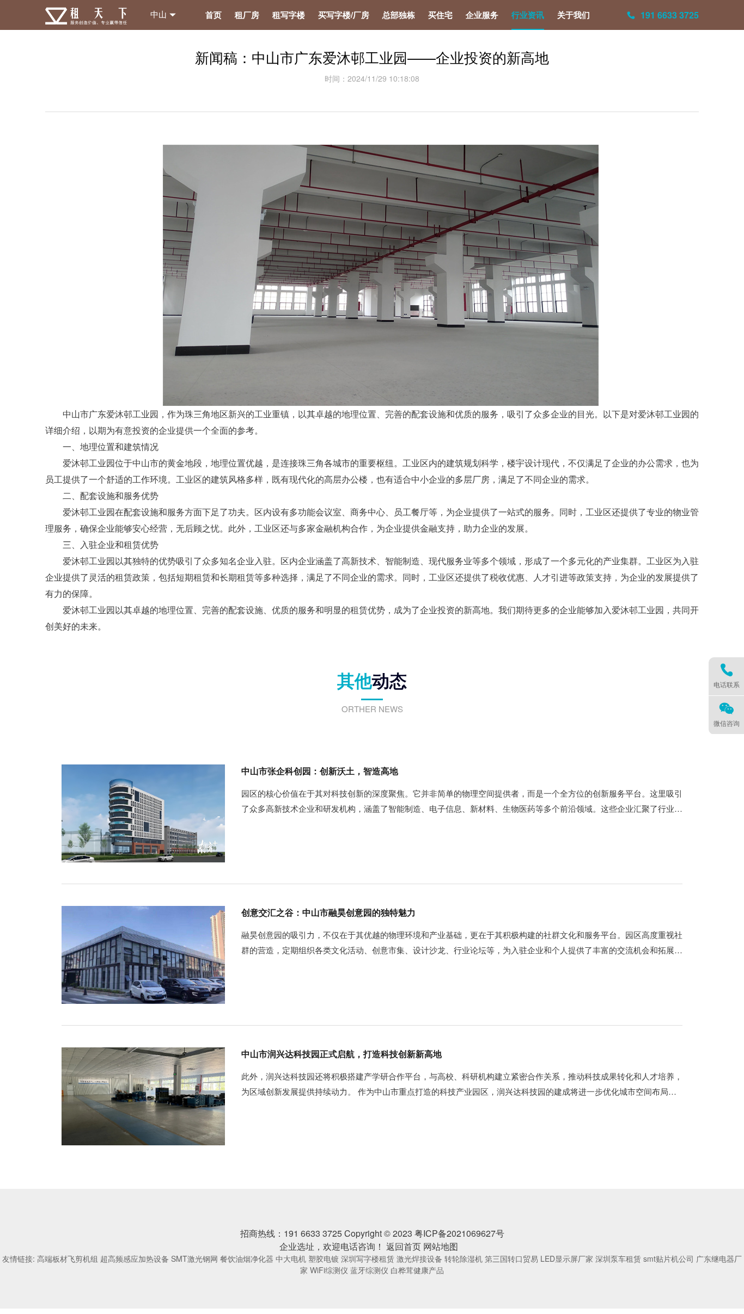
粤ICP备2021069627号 (459, 1233)
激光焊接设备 (419, 1258)
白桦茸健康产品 (417, 1269)
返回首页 (403, 1246)
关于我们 (573, 15)
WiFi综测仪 (329, 1269)
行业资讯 (527, 15)
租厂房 (247, 15)
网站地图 (440, 1246)
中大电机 (291, 1258)
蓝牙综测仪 (369, 1269)
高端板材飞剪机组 (67, 1258)
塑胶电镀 (323, 1258)
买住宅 (440, 15)
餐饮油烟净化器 (246, 1258)
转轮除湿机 (463, 1258)
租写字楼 (288, 15)
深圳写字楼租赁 (367, 1258)
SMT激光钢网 (194, 1258)
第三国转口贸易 (511, 1258)
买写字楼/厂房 (343, 15)
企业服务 (482, 15)
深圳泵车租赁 (618, 1258)
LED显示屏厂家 (566, 1258)
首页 (213, 15)
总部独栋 (398, 15)
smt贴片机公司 (668, 1258)
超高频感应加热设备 (134, 1258)
